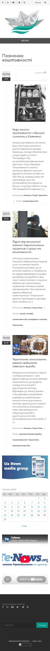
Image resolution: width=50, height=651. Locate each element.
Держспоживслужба (30, 434)
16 (45, 507)
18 (12, 511)
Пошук (42, 625)
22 (39, 511)
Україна (43, 195)
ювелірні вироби (21, 445)
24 (5, 515)
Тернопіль (37, 308)
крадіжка (33, 319)
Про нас (37, 641)
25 (12, 515)
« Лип (24, 526)
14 (32, 507)
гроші (22, 313)
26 (18, 515)
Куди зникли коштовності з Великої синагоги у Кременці (28, 133)
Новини (27, 195)
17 (5, 511)
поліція (43, 319)
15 (38, 507)
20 (24, 511)
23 (45, 511)
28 (32, 515)
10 (5, 507)
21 (32, 511)
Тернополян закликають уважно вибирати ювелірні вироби (29, 363)
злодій (29, 313)
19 (18, 511)
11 (12, 507)
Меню (38, 3)
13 (25, 507)
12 (18, 507)
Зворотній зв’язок (19, 641)
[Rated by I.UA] (25, 645)
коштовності (30, 201)
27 (24, 515)
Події (35, 195)
